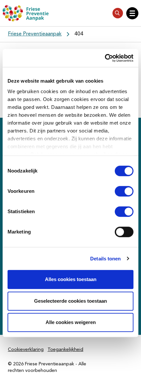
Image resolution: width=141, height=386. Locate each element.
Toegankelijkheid (65, 349)
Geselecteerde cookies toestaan (70, 301)
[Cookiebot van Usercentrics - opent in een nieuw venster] (104, 58)
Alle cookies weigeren (71, 322)
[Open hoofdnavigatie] (132, 13)
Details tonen (105, 258)
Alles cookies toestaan (70, 279)
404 (78, 34)
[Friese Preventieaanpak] (26, 13)
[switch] (118, 191)
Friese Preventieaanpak (35, 34)
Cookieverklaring (26, 349)
